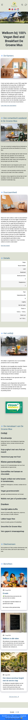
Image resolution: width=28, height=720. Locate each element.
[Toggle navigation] (2, 4)
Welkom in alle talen (11, 638)
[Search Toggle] (22, 4)
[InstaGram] (18, 712)
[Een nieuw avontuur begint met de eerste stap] (14, 662)
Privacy (9, 715)
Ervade (5, 593)
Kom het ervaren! (5, 245)
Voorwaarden (17, 715)
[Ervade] (14, 577)
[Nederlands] (18, 9)
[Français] (15, 9)
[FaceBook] (16, 712)
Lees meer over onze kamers (8, 105)
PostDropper (19, 718)
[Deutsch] (9, 9)
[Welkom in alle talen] (14, 622)
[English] (12, 9)
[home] (12, 4)
